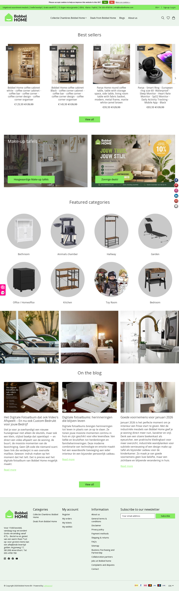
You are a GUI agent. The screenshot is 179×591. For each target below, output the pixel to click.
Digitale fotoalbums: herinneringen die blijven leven (87, 419)
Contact (95, 568)
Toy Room (111, 302)
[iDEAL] (136, 585)
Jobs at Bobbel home (101, 560)
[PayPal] (141, 585)
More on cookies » (123, 2)
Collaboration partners (102, 556)
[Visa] (154, 585)
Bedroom (155, 302)
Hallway (111, 254)
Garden (155, 254)
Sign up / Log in (169, 7)
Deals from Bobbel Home (103, 18)
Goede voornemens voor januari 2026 (147, 417)
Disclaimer (96, 525)
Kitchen (67, 302)
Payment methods (100, 533)
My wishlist (67, 526)
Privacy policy (97, 529)
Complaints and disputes (103, 564)
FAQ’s (94, 541)
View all (89, 119)
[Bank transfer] (164, 585)
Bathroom (24, 254)
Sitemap (95, 545)
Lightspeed (47, 586)
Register (66, 514)
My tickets (67, 522)
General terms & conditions (99, 520)
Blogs (122, 18)
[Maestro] (159, 585)
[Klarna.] (145, 585)
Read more (10, 469)
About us (132, 18)
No (112, 2)
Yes (105, 2)
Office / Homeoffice (24, 302)
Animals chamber (67, 254)
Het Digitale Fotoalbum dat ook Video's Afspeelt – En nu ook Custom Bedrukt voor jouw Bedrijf (31, 420)
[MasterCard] (150, 585)
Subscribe (165, 515)
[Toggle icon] (163, 17)
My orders (67, 518)
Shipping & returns (100, 537)
